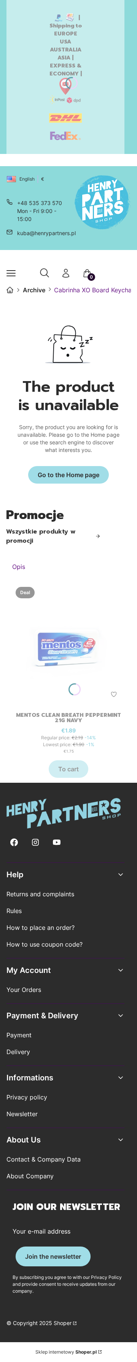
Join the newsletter (53, 1256)
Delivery (18, 1052)
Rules (14, 911)
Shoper (63, 1323)
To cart (68, 769)
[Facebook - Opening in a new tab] (14, 842)
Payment (19, 1035)
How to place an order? (40, 927)
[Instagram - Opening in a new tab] (35, 842)
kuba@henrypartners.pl (46, 233)
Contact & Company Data (43, 1159)
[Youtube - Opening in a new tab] (56, 842)
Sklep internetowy (66, 1352)
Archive (34, 290)
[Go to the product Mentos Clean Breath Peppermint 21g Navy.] (68, 644)
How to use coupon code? (44, 944)
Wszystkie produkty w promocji (40, 536)
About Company (30, 1176)
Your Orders (23, 989)
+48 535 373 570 (39, 203)
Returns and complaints (40, 894)
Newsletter (22, 1114)
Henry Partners (10, 290)
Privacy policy (26, 1097)
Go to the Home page (68, 475)
